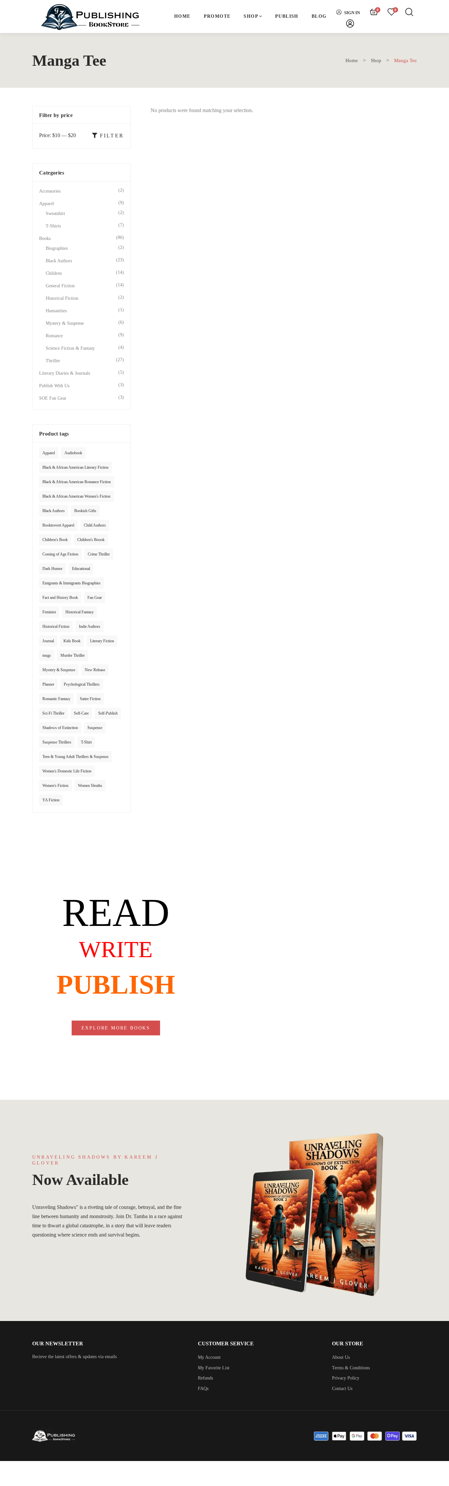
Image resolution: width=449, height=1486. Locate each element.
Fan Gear (94, 597)
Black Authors (59, 260)
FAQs (203, 1388)
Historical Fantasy (79, 612)
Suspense (94, 727)
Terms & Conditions (351, 1367)
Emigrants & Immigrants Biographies (71, 583)
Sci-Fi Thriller (53, 713)
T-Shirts (53, 226)
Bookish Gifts (85, 510)
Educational (81, 568)
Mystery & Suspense (65, 323)
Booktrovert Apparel (58, 525)
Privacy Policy (345, 1378)
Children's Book (55, 539)
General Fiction (60, 285)
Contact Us (342, 1388)
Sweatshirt (55, 213)
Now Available (80, 1179)
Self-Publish (108, 713)
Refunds (205, 1378)
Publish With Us (54, 385)
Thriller (53, 360)
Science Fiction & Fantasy (70, 348)
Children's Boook (91, 539)
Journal (48, 641)
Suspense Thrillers (56, 742)
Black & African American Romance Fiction (76, 482)
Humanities (56, 310)
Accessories (49, 191)
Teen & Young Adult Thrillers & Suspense (75, 756)
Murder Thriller (72, 655)
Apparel (46, 203)
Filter (112, 135)
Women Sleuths (90, 785)
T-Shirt (86, 742)
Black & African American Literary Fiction (75, 467)
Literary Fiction (102, 641)
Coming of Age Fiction (60, 554)
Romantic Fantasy (56, 698)
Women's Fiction (55, 785)
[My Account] (350, 24)
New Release (95, 670)
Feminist (49, 612)
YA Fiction (50, 800)
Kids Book (72, 641)
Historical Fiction (62, 298)
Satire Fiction (90, 698)
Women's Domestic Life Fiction (66, 771)
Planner (48, 684)
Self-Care (81, 713)
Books (45, 238)
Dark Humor (52, 568)
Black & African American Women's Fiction (76, 496)
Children (54, 273)
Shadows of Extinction (60, 727)
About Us (341, 1357)
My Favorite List (213, 1367)
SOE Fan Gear (52, 398)
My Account (209, 1357)
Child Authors (95, 525)
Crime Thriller (99, 554)
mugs (46, 655)
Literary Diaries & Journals (64, 373)
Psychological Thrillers (82, 684)
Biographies (57, 248)
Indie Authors (89, 626)
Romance (54, 335)
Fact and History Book (60, 597)
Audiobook (73, 453)
